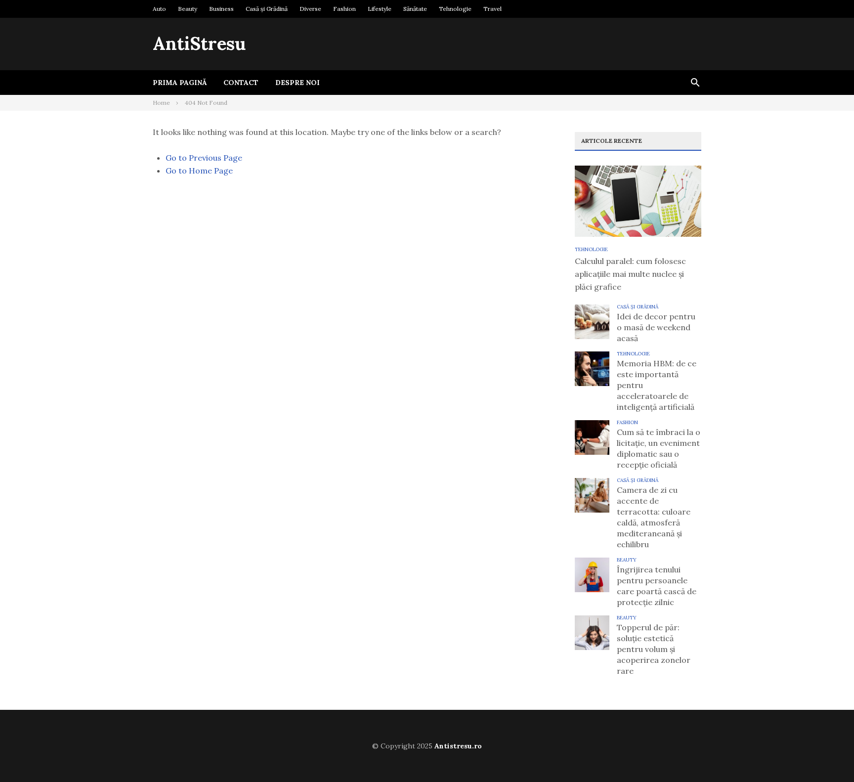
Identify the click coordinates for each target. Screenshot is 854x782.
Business (221, 8)
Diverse (310, 8)
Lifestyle (379, 8)
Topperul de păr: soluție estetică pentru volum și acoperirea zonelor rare (653, 649)
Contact (240, 82)
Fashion (344, 8)
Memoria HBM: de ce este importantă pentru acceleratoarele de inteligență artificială (656, 385)
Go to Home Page (199, 170)
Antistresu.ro (458, 745)
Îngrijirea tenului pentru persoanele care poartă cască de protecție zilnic (656, 586)
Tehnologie (455, 8)
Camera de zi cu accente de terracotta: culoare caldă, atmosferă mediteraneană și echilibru (653, 517)
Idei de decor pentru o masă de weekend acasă (656, 327)
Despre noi (297, 82)
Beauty (187, 8)
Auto (159, 8)
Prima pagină (180, 82)
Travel (492, 8)
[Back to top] (826, 754)
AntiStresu (199, 43)
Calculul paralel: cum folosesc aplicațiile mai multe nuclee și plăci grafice (630, 274)
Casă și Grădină (267, 8)
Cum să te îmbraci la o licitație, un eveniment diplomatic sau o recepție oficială (658, 448)
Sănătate (415, 8)
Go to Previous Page (204, 158)
